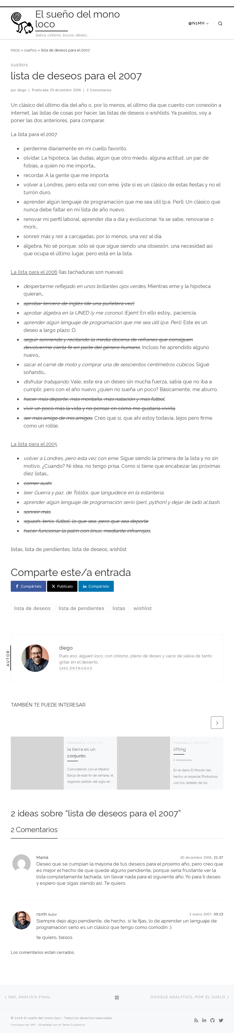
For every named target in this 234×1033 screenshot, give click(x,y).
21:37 (218, 857)
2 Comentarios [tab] (34, 830)
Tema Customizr (73, 1024)
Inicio (15, 50)
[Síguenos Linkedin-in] (204, 1020)
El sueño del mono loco (42, 1018)
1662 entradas (76, 668)
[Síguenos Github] (212, 1020)
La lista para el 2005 (34, 444)
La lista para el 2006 (34, 272)
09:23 (218, 914)
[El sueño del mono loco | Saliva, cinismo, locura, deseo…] (22, 22)
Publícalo (65, 586)
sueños (30, 50)
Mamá (42, 857)
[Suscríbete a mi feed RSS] (196, 1020)
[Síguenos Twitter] (221, 1020)
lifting (179, 749)
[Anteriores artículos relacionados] (203, 722)
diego (22, 90)
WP (33, 1024)
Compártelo (31, 586)
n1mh (41, 914)
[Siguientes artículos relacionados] (217, 722)
